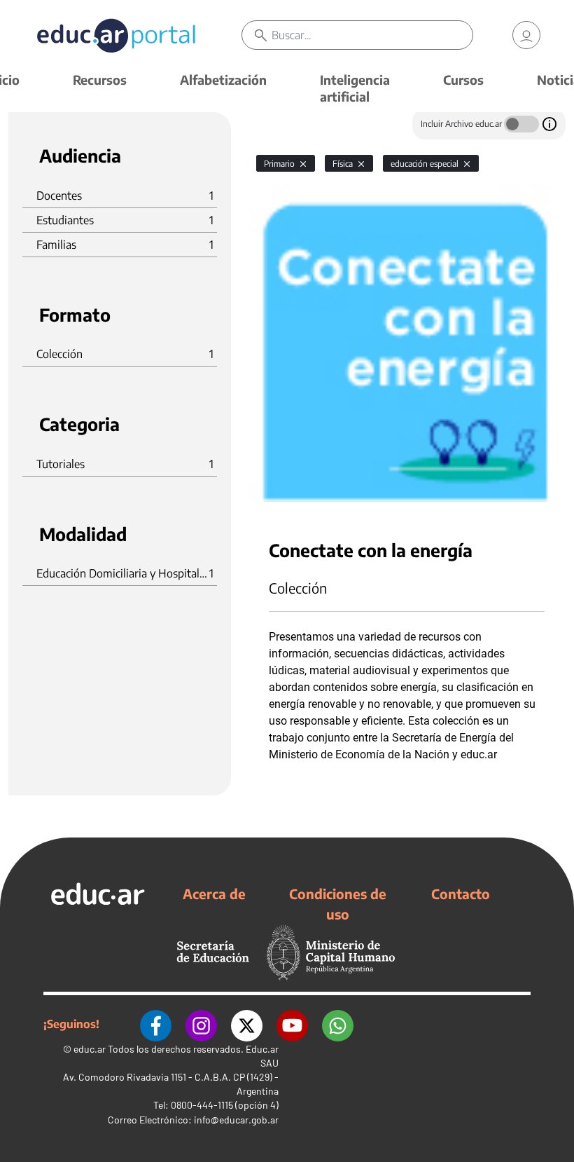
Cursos (463, 79)
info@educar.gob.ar (236, 1120)
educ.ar (90, 1049)
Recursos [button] (100, 79)
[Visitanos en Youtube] (292, 1023)
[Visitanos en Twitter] (246, 1023)
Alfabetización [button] (223, 79)
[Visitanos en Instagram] (201, 1023)
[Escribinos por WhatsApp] (338, 1023)
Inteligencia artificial (355, 87)
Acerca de (214, 893)
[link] (526, 35)
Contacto (460, 893)
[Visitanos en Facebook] (156, 1023)
